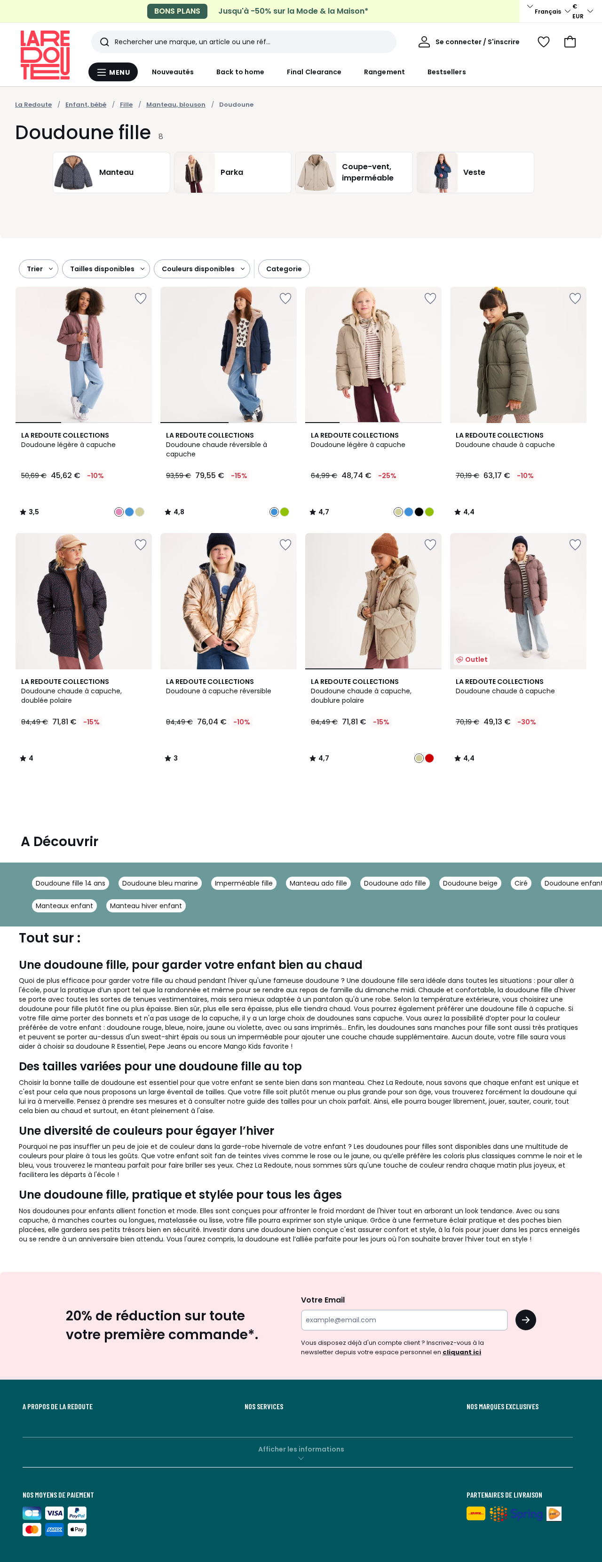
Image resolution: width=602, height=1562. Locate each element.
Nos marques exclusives (503, 1406)
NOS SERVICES (264, 1406)
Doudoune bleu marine (160, 883)
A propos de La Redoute (58, 1406)
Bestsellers (447, 72)
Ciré (521, 883)
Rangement (384, 72)
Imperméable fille (244, 883)
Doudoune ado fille (395, 883)
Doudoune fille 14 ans (70, 883)
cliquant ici (462, 1352)
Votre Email (323, 1300)
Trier (35, 269)
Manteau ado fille (318, 883)
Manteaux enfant (64, 906)
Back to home (240, 72)
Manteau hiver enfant (146, 906)
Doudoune (236, 104)
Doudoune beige (470, 883)
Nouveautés (173, 72)
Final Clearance (314, 72)
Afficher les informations (301, 1449)
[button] (570, 42)
